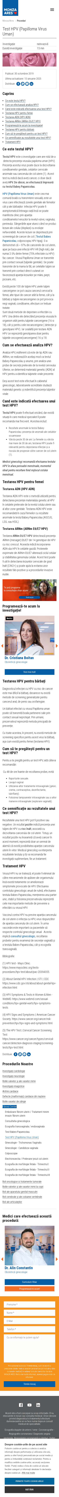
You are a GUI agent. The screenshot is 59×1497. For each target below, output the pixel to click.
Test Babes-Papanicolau (17, 1131)
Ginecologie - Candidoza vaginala (21, 1148)
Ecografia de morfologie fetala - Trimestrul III (27, 1174)
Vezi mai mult (29, 672)
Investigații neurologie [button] (14, 1076)
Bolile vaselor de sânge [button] (14, 1101)
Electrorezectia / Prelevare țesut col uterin (26, 1158)
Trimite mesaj (30, 1384)
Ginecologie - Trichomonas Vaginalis (23, 1142)
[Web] (29, 590)
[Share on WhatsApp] (23, 84)
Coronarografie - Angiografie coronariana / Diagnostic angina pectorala (29, 1433)
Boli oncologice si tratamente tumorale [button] (22, 1181)
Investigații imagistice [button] (13, 1086)
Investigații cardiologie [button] (14, 1071)
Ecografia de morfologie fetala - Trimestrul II (27, 1169)
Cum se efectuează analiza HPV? (22, 104)
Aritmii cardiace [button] (10, 1091)
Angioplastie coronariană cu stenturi (31, 1437)
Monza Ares (8, 20)
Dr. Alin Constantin (19, 1268)
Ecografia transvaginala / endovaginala (25, 1126)
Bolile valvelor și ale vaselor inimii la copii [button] (23, 1186)
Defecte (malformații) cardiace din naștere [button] (24, 1096)
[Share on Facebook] (18, 84)
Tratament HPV (13, 141)
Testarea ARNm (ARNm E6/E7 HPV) (23, 121)
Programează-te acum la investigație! (24, 125)
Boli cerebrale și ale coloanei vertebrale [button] (22, 1196)
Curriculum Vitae (29, 1282)
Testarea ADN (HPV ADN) (18, 117)
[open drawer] (52, 9)
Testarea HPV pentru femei (19, 113)
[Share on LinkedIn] (31, 84)
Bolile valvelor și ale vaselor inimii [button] (19, 1081)
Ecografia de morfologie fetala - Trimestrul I (27, 1164)
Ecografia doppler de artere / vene (21, 1429)
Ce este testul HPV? (15, 100)
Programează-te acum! (29, 1289)
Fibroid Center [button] (10, 1106)
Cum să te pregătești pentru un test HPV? (26, 133)
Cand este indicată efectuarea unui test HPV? (28, 108)
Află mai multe (28, 1473)
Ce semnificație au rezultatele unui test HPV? (28, 137)
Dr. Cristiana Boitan (19, 658)
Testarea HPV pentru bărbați (19, 129)
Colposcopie (11, 1153)
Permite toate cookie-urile (29, 1481)
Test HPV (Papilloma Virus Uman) (22, 1137)
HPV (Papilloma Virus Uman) (18, 193)
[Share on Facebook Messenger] (27, 84)
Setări (29, 1489)
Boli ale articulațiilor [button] (12, 1201)
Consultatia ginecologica (17, 1121)
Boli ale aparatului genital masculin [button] (20, 1191)
